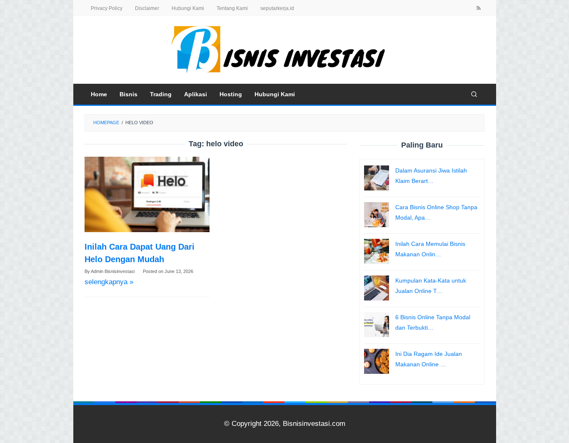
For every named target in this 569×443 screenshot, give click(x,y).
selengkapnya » (109, 282)
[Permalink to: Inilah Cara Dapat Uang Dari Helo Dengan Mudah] (147, 194)
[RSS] (478, 9)
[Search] (474, 94)
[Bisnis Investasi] (284, 49)
